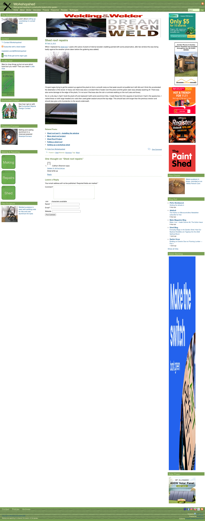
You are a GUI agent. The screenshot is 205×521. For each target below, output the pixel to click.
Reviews (64, 10)
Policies (15, 509)
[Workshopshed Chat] (185, 510)
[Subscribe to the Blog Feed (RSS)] (202, 4)
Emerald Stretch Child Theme (194, 519)
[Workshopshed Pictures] (191, 510)
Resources (55, 10)
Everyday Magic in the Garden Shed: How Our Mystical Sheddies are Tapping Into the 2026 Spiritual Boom (185, 231)
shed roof (64, 47)
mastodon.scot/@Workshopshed (14, 51)
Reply (49, 174)
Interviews (37, 10)
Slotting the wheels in (177, 205)
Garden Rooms (182, 45)
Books (28, 10)
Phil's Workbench (177, 203)
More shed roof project (56, 136)
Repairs (8, 177)
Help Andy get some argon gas (15, 55)
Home (15, 10)
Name (47, 204)
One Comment (157, 149)
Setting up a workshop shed (58, 144)
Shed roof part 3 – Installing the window (63, 133)
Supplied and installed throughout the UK (187, 47)
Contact (5, 509)
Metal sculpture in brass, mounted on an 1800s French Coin (194, 181)
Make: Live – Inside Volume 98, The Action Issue (186, 222)
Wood (78, 153)
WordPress (200, 516)
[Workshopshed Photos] (198, 510)
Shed (57, 153)
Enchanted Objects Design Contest (27, 107)
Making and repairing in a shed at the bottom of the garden (35, 7)
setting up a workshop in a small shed (27, 21)
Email (47, 207)
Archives (26, 509)
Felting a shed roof (54, 142)
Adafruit (173, 210)
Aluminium (68, 153)
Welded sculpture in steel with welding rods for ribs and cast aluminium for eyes (27, 210)
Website (48, 211)
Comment (49, 187)
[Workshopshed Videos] (195, 510)
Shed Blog (174, 227)
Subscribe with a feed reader (14, 46)
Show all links (173, 249)
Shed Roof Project (54, 139)
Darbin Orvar (175, 239)
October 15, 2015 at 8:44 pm (56, 168)
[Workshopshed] (7, 10)
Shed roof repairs (56, 40)
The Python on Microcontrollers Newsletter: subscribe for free (184, 213)
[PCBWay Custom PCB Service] (182, 39)
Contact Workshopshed (12, 42)
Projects (46, 10)
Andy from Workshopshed (56, 149)
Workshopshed (24, 3)
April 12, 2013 (51, 43)
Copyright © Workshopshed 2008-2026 (13, 516)
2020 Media (199, 514)
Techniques (74, 10)
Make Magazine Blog (178, 220)
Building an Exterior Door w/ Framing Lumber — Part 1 (186, 242)
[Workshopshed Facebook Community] (188, 510)
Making (8, 161)
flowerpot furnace (25, 136)
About (22, 10)
